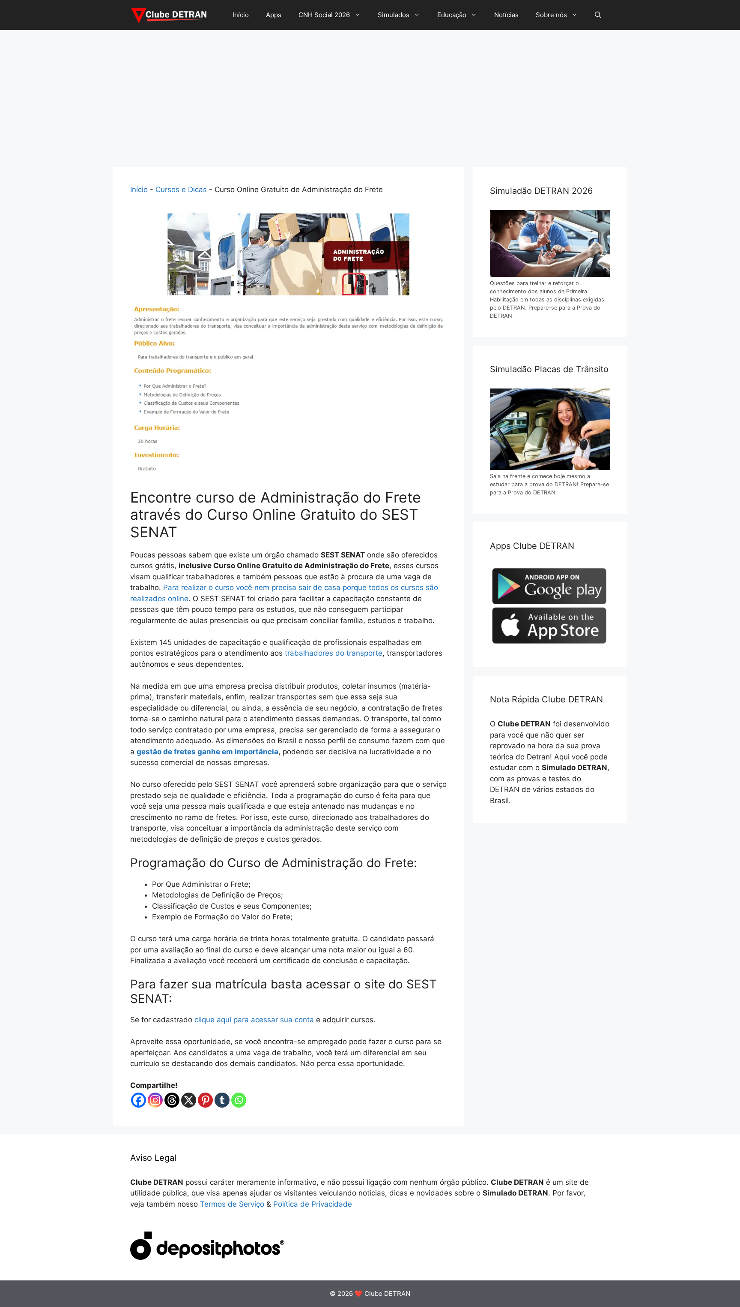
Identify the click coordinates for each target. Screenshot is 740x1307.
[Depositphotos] (207, 1257)
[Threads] (171, 1100)
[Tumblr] (222, 1100)
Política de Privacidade (312, 1204)
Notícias (506, 15)
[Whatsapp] (238, 1100)
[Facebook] (138, 1100)
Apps (273, 15)
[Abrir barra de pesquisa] (598, 15)
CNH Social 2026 (324, 15)
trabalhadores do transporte (333, 653)
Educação (451, 15)
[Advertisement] (370, 94)
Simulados (393, 15)
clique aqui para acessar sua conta (254, 1019)
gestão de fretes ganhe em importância (207, 751)
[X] (188, 1100)
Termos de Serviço (232, 1204)
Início (241, 15)
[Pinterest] (205, 1100)
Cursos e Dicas (181, 189)
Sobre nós (551, 15)
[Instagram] (155, 1100)
